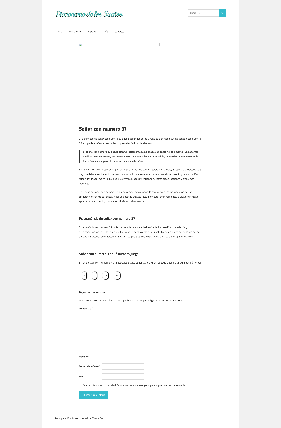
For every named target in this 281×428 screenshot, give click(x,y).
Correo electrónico (89, 366)
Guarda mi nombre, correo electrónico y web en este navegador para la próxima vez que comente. (134, 385)
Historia (92, 31)
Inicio (59, 31)
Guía (105, 31)
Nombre (84, 356)
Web (81, 376)
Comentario (86, 308)
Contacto (119, 31)
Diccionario (75, 31)
